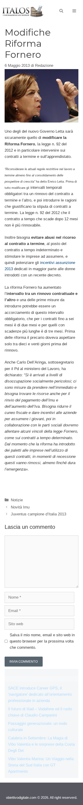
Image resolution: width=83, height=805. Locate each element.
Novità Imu (20, 507)
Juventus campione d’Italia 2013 (38, 514)
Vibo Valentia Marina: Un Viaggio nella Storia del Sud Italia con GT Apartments (41, 765)
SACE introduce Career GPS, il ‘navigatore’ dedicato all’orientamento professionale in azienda (40, 694)
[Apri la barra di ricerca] (61, 11)
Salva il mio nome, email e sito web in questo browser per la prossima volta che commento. (42, 641)
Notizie (17, 500)
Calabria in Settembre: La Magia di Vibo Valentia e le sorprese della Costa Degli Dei (41, 744)
